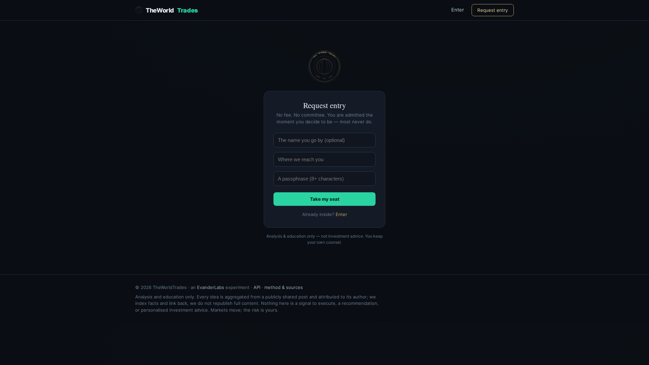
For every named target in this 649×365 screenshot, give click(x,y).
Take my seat (324, 199)
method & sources (283, 287)
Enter (457, 10)
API (257, 287)
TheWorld (172, 10)
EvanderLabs (210, 287)
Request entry (492, 10)
